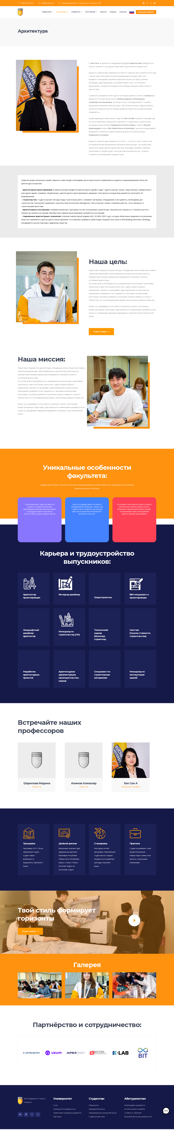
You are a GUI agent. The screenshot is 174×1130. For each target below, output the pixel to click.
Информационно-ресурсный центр (103, 1113)
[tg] (26, 1114)
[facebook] (32, 1114)
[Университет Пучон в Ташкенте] (21, 12)
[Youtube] (154, 3)
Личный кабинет (146, 12)
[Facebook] (147, 3)
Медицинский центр (97, 1109)
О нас (55, 1105)
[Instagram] (151, 3)
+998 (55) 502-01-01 (27, 3)
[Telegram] (143, 3)
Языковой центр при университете (138, 1116)
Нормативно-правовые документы (67, 1113)
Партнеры (57, 1116)
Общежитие (94, 1105)
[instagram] (38, 1114)
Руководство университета (64, 1109)
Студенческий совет (97, 1116)
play (134, 920)
